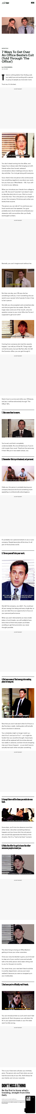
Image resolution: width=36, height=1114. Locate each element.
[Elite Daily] (5, 3)
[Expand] (27, 1097)
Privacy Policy (5, 1103)
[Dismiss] (33, 1097)
